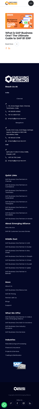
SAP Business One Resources (16, 290)
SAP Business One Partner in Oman (18, 260)
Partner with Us (11, 297)
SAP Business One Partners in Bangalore (16, 208)
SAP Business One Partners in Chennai (16, 180)
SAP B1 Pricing (10, 294)
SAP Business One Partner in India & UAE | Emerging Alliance (18, 318)
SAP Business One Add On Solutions (18, 322)
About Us (8, 286)
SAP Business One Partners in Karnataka (16, 214)
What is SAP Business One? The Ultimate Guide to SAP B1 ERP (18, 35)
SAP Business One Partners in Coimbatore (16, 186)
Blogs (7, 301)
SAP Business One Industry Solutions (15, 327)
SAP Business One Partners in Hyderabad (16, 197)
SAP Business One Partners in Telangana (16, 202)
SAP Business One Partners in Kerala (18, 219)
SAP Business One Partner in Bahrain (15, 272)
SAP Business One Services (15, 332)
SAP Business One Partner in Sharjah (18, 256)
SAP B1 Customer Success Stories (17, 231)
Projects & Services (12, 351)
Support (8, 305)
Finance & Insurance (12, 347)
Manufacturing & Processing (15, 344)
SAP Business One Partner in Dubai (18, 247)
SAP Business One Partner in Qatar (18, 268)
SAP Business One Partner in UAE (17, 243)
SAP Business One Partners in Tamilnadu (16, 191)
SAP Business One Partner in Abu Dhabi (17, 251)
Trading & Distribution (13, 355)
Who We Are (10, 227)
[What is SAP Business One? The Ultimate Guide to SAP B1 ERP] (19, 21)
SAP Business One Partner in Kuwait (18, 264)
